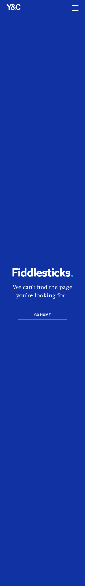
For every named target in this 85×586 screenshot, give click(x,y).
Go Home (42, 315)
